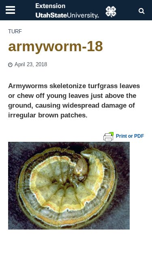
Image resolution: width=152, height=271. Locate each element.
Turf (15, 32)
